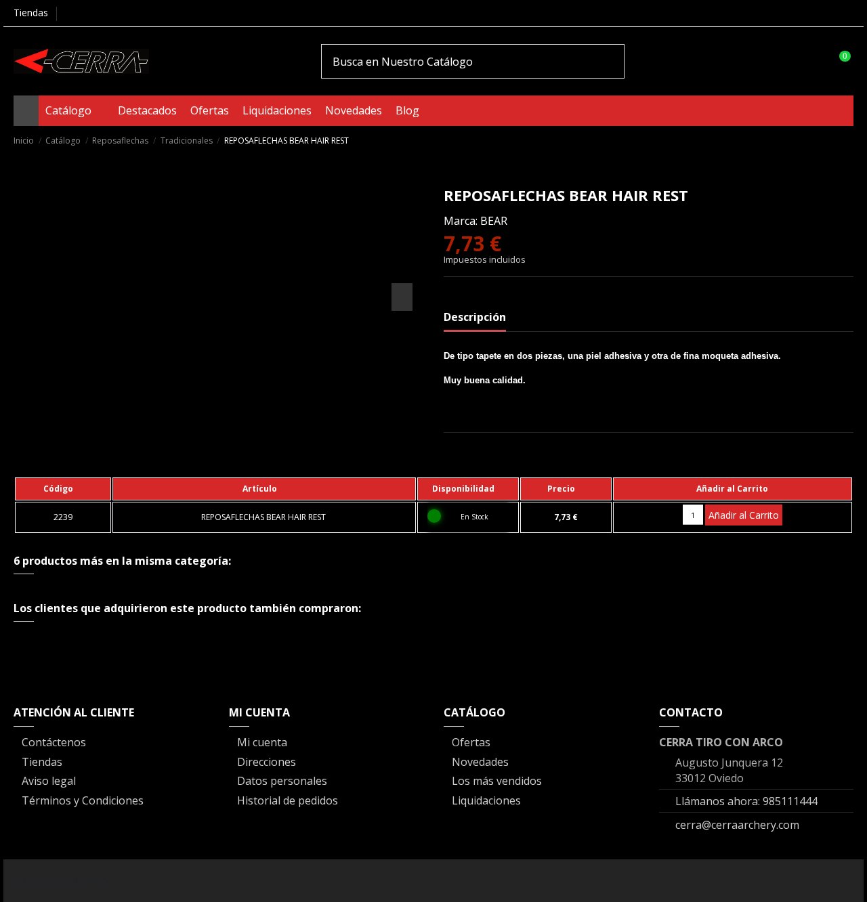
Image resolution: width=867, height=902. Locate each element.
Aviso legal (49, 780)
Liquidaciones (486, 800)
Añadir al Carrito (744, 515)
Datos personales (282, 780)
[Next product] (847, 140)
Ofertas (471, 742)
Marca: (461, 220)
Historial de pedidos (287, 800)
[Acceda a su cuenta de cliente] (811, 60)
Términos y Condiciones (83, 800)
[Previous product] (832, 140)
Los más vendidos (497, 780)
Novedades (480, 761)
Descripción (475, 316)
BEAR (493, 220)
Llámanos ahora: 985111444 (746, 801)
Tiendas (31, 12)
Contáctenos (54, 742)
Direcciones (266, 761)
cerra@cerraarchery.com (737, 824)
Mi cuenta (262, 742)
